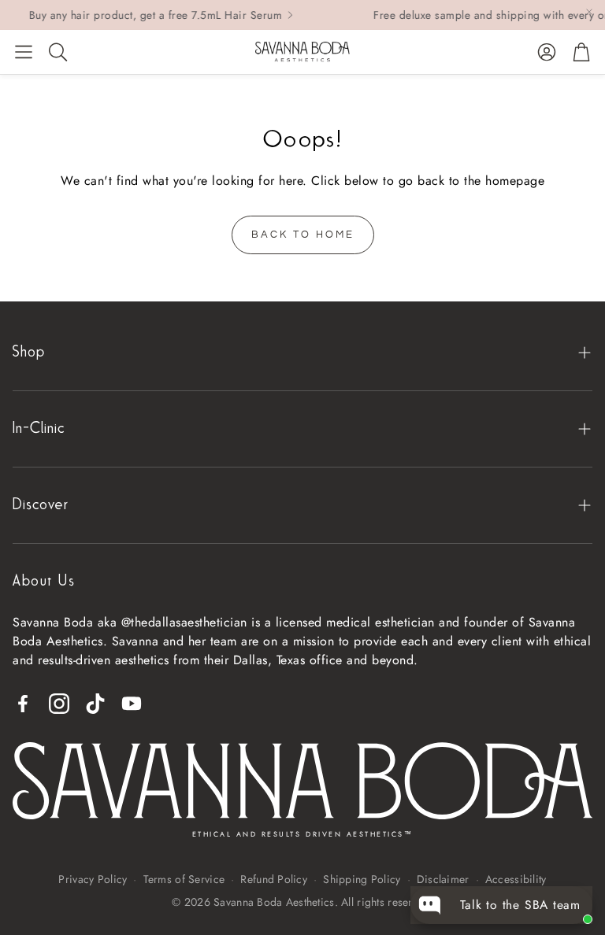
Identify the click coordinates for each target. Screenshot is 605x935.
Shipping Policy (361, 879)
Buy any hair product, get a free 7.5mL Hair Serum (143, 14)
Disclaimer (443, 879)
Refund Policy (273, 879)
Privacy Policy (92, 879)
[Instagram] (59, 703)
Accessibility (516, 879)
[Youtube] (131, 703)
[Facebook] (23, 703)
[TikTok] (95, 703)
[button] (24, 52)
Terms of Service (184, 879)
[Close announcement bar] (589, 12)
